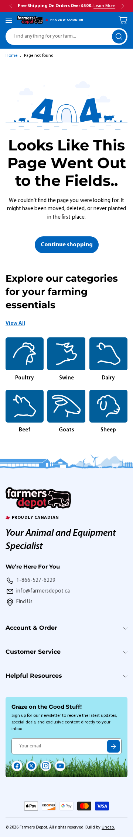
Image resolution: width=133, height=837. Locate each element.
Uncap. (108, 827)
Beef (24, 430)
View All (15, 323)
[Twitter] (31, 765)
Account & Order (31, 627)
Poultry (24, 378)
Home (11, 55)
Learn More (104, 6)
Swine (66, 378)
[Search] (119, 36)
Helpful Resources (34, 675)
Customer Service (33, 651)
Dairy (108, 378)
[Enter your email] (113, 746)
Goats (66, 430)
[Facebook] (17, 765)
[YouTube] (60, 765)
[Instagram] (45, 765)
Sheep (108, 430)
